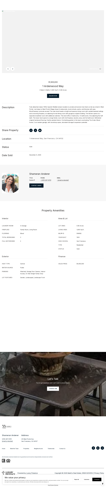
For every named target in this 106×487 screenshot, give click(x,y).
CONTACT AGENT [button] (36, 185)
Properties (26, 448)
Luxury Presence (32, 473)
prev (8, 69)
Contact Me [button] (53, 388)
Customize (86, 479)
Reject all (76, 479)
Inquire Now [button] (53, 96)
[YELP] (102, 448)
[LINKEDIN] (98, 448)
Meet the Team (14, 448)
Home (3, 448)
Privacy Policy (99, 473)
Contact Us (62, 448)
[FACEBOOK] (93, 448)
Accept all (96, 479)
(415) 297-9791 (46, 180)
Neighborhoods (38, 448)
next (12, 69)
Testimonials (51, 448)
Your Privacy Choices (53, 485)
